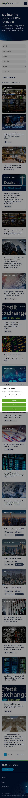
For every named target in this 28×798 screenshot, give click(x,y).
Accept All (14, 400)
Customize (14, 404)
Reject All (14, 409)
